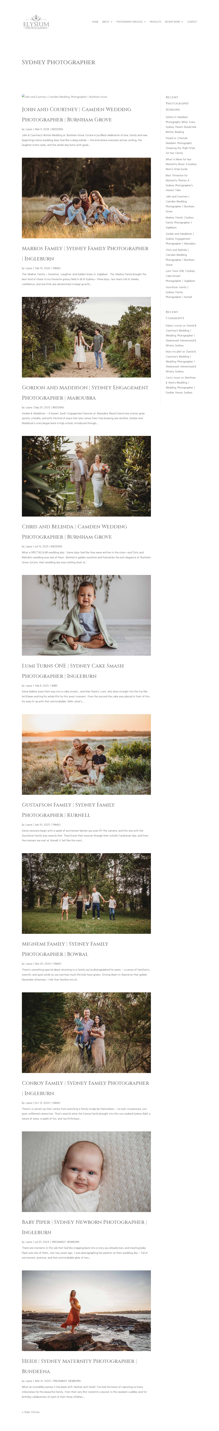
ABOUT (105, 21)
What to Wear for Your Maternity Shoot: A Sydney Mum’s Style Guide (181, 164)
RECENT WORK (172, 21)
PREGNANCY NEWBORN (65, 1242)
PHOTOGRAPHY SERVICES (130, 21)
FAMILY (57, 268)
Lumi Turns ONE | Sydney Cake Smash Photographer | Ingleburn (180, 276)
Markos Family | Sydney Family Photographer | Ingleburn (180, 222)
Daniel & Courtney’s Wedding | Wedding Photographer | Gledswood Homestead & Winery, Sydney (181, 335)
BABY (54, 685)
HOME (95, 21)
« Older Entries (31, 1412)
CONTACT (192, 21)
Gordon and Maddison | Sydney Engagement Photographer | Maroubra (180, 238)
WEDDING (57, 129)
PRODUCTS (155, 21)
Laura (29, 129)
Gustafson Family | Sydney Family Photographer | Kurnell (179, 292)
